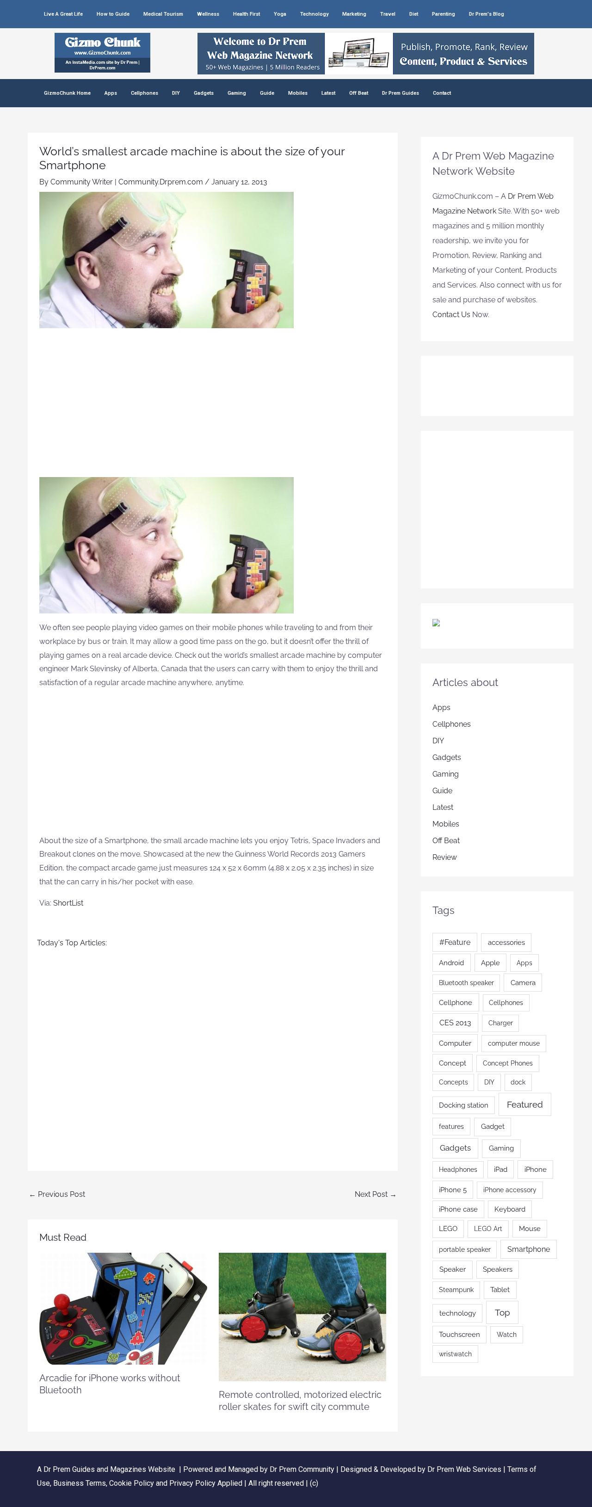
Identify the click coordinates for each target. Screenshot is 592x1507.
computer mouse (514, 1043)
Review (444, 857)
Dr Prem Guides (400, 93)
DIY (176, 93)
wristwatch (455, 1354)
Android (451, 963)
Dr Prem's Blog (486, 14)
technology (457, 1313)
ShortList (68, 903)
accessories (506, 942)
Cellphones (144, 93)
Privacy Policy (192, 1483)
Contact (442, 93)
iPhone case (458, 1209)
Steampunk (456, 1289)
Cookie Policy (132, 1483)
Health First (246, 14)
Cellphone (455, 1002)
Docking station (463, 1105)
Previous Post (57, 1194)
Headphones (458, 1169)
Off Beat (358, 93)
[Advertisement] (212, 407)
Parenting (443, 14)
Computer (455, 1043)
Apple (490, 963)
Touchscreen (459, 1334)
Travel (387, 14)
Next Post (376, 1194)
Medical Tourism (163, 14)
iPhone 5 (453, 1190)
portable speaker (465, 1249)
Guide (267, 93)
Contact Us (451, 314)
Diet (413, 14)
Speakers (497, 1269)
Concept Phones (508, 1063)
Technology (314, 14)
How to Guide (113, 14)
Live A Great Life (63, 14)
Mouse (530, 1228)
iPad (500, 1169)
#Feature (454, 942)
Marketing (354, 14)
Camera (523, 982)
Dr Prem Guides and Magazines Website (109, 1469)
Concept (452, 1063)
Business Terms (79, 1483)
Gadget (493, 1126)
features (451, 1126)
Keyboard (509, 1209)
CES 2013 (455, 1022)
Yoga (280, 14)
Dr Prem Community (302, 1469)
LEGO (448, 1228)
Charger (500, 1023)
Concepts (453, 1082)
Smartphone (528, 1249)
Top (502, 1312)
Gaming (237, 93)
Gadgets (204, 93)
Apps (111, 93)
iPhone (535, 1169)
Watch (507, 1334)
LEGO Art (488, 1228)
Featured (525, 1104)
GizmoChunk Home (67, 93)
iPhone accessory (509, 1190)
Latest (328, 93)
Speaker (452, 1269)
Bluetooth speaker (466, 982)
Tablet (500, 1289)
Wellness (208, 14)
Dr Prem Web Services (464, 1469)
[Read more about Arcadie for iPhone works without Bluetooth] (123, 1308)
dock (518, 1082)
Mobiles (298, 93)
